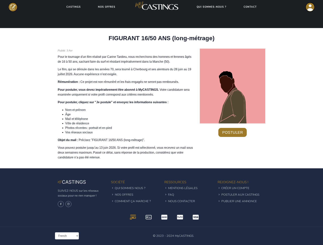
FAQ (170, 195)
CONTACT (250, 7)
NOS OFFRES (106, 7)
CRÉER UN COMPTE (235, 188)
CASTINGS (73, 7)
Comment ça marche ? (132, 201)
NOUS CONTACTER (181, 201)
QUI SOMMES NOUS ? (129, 188)
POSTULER (232, 132)
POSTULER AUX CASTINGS (240, 195)
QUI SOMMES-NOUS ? (211, 7)
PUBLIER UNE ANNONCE (239, 201)
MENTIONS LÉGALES (182, 188)
